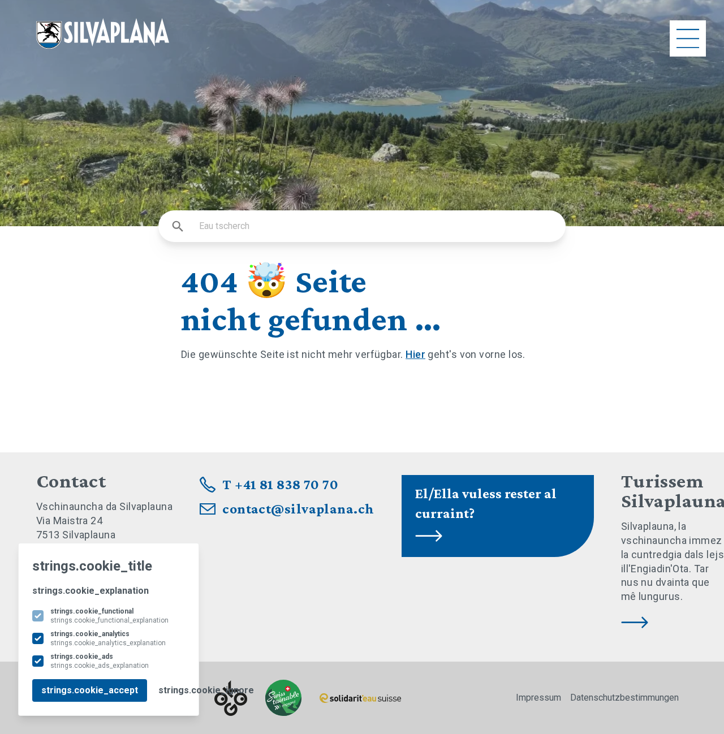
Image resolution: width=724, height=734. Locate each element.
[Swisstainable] (283, 697)
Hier (415, 354)
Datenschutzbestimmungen (624, 697)
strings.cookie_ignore (206, 690)
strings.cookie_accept (89, 690)
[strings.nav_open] (688, 38)
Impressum (538, 697)
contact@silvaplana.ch (298, 508)
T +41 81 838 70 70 (280, 484)
